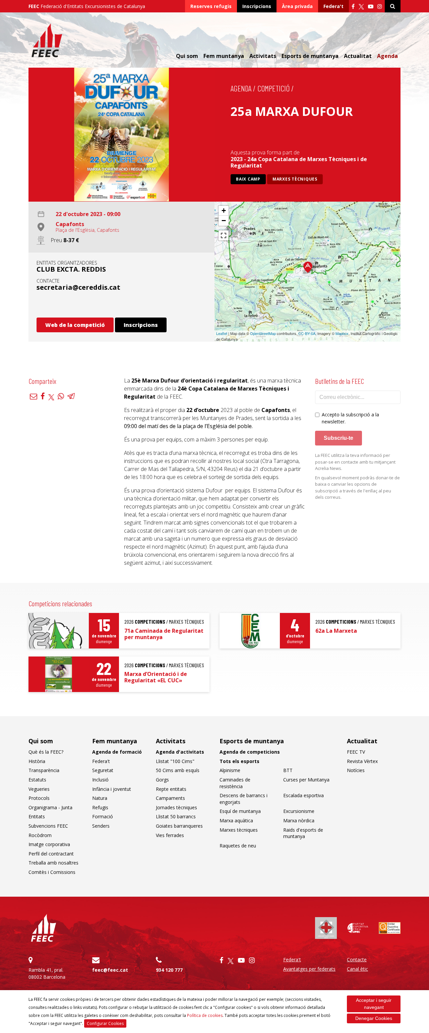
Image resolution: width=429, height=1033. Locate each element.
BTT (288, 770)
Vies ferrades (170, 835)
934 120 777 (169, 970)
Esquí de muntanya (240, 811)
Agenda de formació (117, 752)
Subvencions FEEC (48, 826)
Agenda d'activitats (180, 752)
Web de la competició (75, 325)
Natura (99, 798)
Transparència (43, 770)
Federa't (333, 6)
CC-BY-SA (306, 333)
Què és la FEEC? (45, 752)
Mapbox (342, 333)
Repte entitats (171, 789)
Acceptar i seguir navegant (373, 1003)
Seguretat (102, 770)
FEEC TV (356, 752)
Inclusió (100, 779)
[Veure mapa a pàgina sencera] (224, 235)
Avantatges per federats (309, 969)
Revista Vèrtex (362, 761)
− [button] (224, 220)
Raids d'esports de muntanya (303, 833)
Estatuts (37, 779)
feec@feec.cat (110, 970)
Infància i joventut (111, 789)
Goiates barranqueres (179, 826)
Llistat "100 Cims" (175, 761)
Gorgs (162, 779)
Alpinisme (230, 770)
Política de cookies (205, 1015)
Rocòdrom (40, 835)
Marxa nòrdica (298, 820)
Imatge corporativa (49, 844)
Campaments (170, 798)
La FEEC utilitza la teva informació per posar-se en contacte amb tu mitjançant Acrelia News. (355, 461)
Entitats (36, 816)
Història (36, 761)
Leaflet (221, 333)
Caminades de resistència (235, 782)
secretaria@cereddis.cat (78, 287)
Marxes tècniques (294, 179)
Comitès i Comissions (51, 872)
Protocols (39, 798)
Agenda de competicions (250, 752)
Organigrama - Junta (50, 807)
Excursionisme (298, 811)
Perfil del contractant (51, 853)
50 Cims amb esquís (177, 770)
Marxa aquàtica (236, 820)
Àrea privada (297, 6)
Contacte (357, 959)
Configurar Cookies (105, 1023)
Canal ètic (357, 969)
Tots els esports (239, 761)
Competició (273, 88)
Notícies (356, 770)
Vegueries (39, 789)
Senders (101, 826)
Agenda (387, 56)
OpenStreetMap (263, 333)
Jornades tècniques (176, 807)
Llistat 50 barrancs (176, 816)
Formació (102, 816)
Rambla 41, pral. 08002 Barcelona (46, 973)
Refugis (100, 807)
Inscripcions (256, 6)
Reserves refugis (211, 6)
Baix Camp (248, 179)
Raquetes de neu (238, 845)
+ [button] (224, 210)
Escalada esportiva (303, 795)
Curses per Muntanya (306, 779)
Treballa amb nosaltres (53, 862)
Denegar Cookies (373, 1018)
